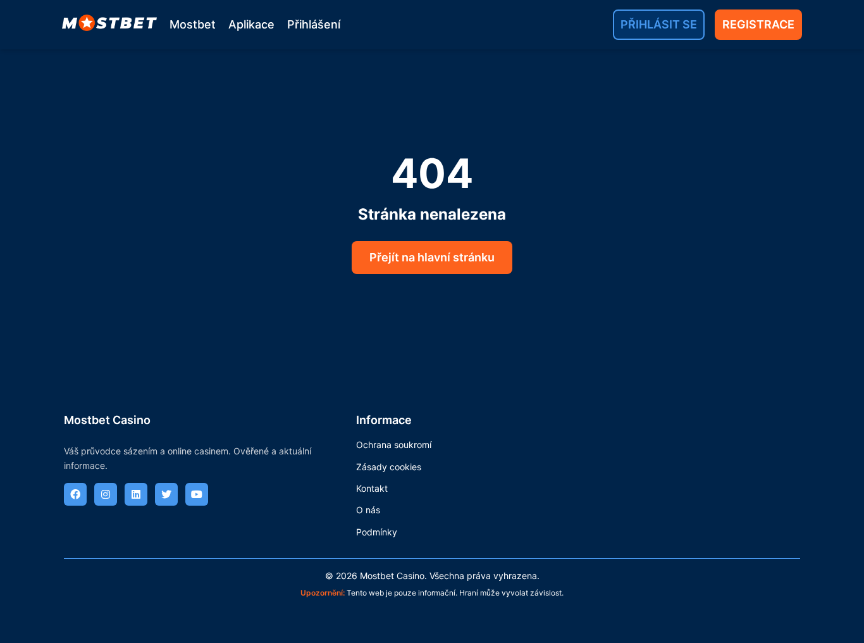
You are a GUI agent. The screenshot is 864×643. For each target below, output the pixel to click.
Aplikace (251, 24)
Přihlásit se (658, 24)
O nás (368, 509)
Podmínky (376, 532)
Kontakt (372, 488)
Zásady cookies (388, 466)
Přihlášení (313, 24)
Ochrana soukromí (393, 444)
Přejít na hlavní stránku (432, 257)
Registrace (758, 24)
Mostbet (193, 24)
